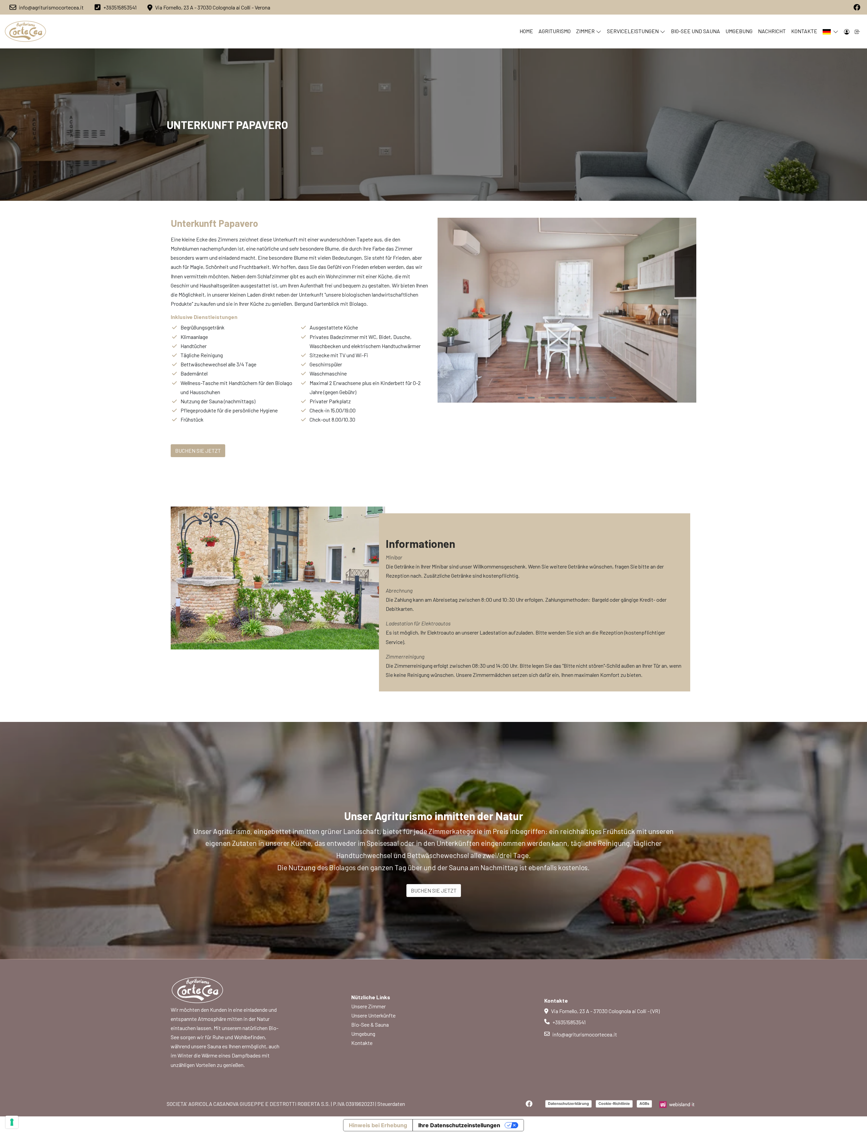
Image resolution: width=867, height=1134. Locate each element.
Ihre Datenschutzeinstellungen (459, 1125)
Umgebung (363, 1033)
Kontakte (362, 1043)
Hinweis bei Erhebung (378, 1125)
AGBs (644, 1103)
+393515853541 (569, 1022)
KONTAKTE (804, 31)
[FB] (857, 7)
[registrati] (857, 31)
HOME (526, 31)
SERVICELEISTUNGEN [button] (633, 31)
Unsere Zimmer (368, 1006)
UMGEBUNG (739, 31)
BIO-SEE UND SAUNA (695, 31)
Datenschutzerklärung (568, 1103)
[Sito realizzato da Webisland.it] (677, 1103)
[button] (830, 31)
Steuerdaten (391, 1103)
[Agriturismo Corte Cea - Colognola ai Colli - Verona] (25, 31)
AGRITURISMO (554, 31)
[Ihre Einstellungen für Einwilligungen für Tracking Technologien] (11, 1122)
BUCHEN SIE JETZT (434, 890)
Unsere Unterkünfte (373, 1015)
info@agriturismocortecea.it (584, 1034)
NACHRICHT (772, 31)
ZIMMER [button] (585, 31)
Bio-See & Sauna (370, 1024)
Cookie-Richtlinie (614, 1103)
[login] (846, 31)
